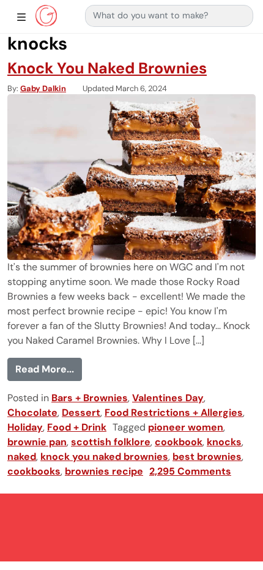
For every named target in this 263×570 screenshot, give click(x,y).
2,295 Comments (190, 471)
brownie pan (37, 441)
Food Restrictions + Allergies (174, 412)
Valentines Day (168, 397)
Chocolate (32, 412)
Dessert (81, 412)
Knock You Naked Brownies (107, 68)
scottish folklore (110, 441)
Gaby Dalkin (43, 88)
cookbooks (34, 471)
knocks (224, 441)
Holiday (25, 427)
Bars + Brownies (89, 397)
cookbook (178, 441)
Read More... (48, 369)
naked (21, 456)
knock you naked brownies (104, 456)
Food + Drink (76, 427)
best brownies (207, 456)
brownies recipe (104, 471)
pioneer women (185, 427)
